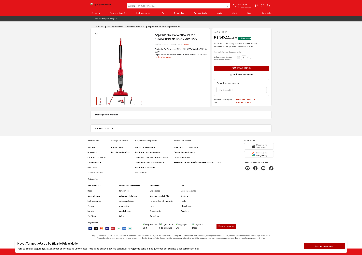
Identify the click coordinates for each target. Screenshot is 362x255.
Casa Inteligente (188, 191)
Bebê (90, 191)
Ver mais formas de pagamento (227, 52)
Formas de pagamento (145, 147)
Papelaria (185, 211)
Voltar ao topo (224, 226)
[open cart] (268, 5)
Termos (67, 248)
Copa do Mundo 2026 (159, 196)
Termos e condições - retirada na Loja (151, 157)
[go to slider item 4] (141, 101)
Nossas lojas (93, 152)
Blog (249, 13)
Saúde (121, 216)
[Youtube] (263, 168)
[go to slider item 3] (131, 101)
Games (91, 206)
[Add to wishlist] (96, 33)
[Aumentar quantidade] (249, 57)
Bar (182, 185)
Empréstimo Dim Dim (120, 152)
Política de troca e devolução (147, 152)
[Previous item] (93, 101)
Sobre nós (92, 147)
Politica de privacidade (145, 167)
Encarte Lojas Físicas (97, 157)
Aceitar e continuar (324, 246)
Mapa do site (140, 172)
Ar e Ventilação (200, 13)
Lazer (152, 206)
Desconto (246, 38)
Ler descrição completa (164, 57)
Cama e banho (94, 196)
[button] (103, 18)
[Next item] (147, 101)
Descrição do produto (106, 114)
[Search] (227, 5)
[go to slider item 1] (110, 101)
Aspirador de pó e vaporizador (163, 26)
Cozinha (184, 196)
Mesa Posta (186, 206)
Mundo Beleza (125, 211)
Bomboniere (124, 191)
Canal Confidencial (182, 157)
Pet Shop (92, 216)
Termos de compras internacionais (150, 162)
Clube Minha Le (94, 162)
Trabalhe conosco (95, 172)
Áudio (219, 13)
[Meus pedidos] (257, 5)
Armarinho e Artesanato (129, 185)
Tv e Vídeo (154, 216)
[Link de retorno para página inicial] (107, 5)
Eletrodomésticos (126, 201)
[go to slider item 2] (121, 101)
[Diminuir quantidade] (238, 57)
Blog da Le (92, 167)
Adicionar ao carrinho (243, 74)
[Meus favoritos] (262, 5)
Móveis (91, 211)
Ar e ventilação (94, 185)
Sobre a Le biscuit (104, 128)
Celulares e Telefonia (128, 196)
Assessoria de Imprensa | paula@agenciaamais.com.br (197, 162)
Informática (124, 206)
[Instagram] (247, 168)
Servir (235, 13)
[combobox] (175, 5)
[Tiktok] (271, 168)
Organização (155, 211)
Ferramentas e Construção (162, 201)
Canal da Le (266, 13)
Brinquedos (179, 13)
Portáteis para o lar (135, 26)
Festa (183, 201)
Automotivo (155, 185)
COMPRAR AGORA (242, 68)
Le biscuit (99, 26)
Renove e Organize (118, 13)
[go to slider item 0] (100, 101)
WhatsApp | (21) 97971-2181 (187, 147)
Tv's (162, 13)
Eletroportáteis (143, 13)
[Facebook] (255, 168)
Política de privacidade (100, 248)
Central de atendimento (184, 152)
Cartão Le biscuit (118, 147)
